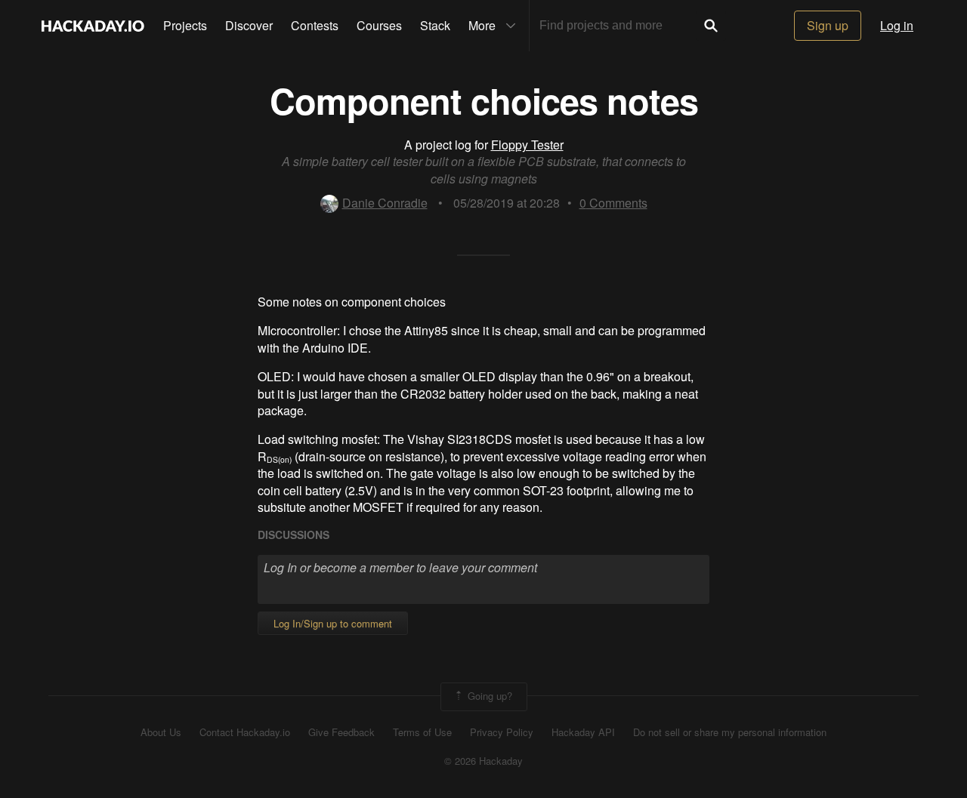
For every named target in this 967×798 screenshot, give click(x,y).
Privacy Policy (501, 732)
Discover (249, 25)
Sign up (827, 25)
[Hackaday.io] (93, 25)
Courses (379, 25)
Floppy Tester (527, 144)
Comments (613, 202)
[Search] (711, 26)
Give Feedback (341, 732)
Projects (185, 25)
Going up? (488, 695)
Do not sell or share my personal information (729, 732)
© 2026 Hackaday (483, 761)
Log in (896, 25)
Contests (314, 25)
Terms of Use (422, 732)
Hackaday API (583, 732)
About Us (161, 732)
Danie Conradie (385, 202)
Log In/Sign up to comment (332, 623)
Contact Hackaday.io (244, 732)
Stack (435, 25)
